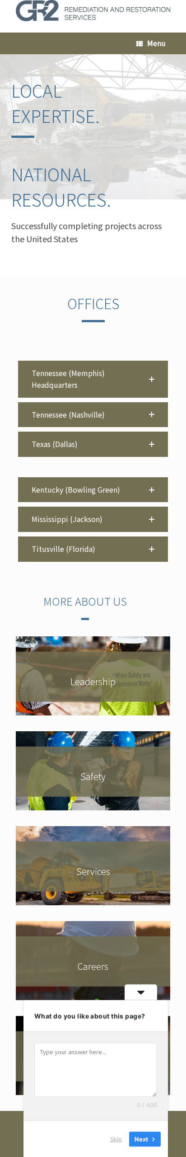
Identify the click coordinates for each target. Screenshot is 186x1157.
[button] (93, 379)
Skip (116, 1138)
